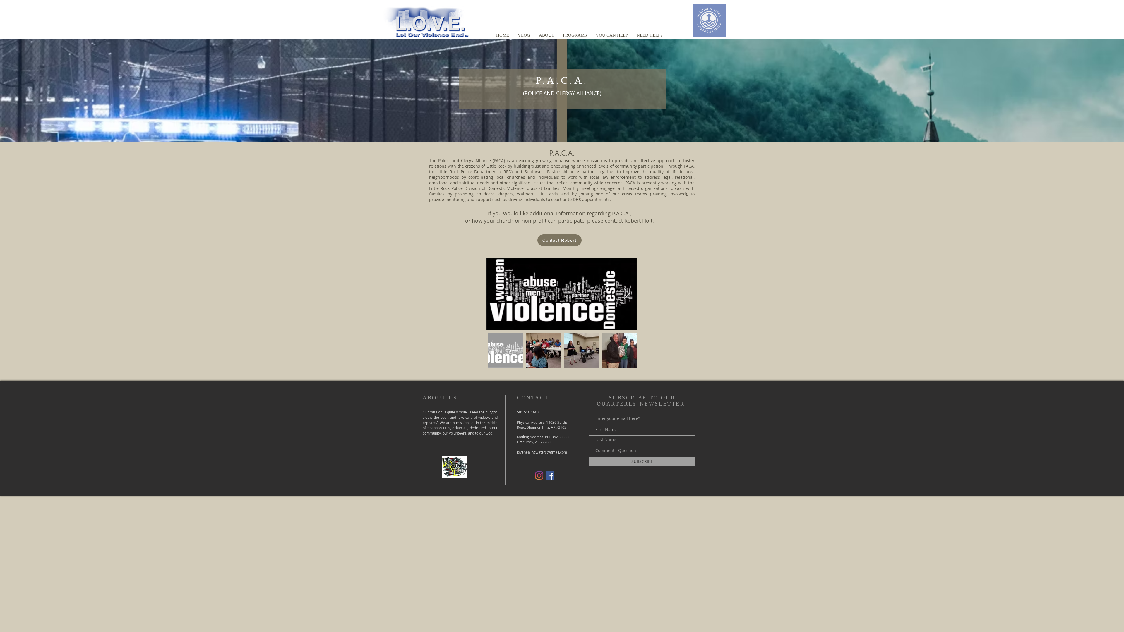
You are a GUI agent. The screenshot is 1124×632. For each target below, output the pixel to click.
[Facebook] (550, 475)
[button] (546, 35)
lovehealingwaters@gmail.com (542, 452)
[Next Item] (626, 294)
